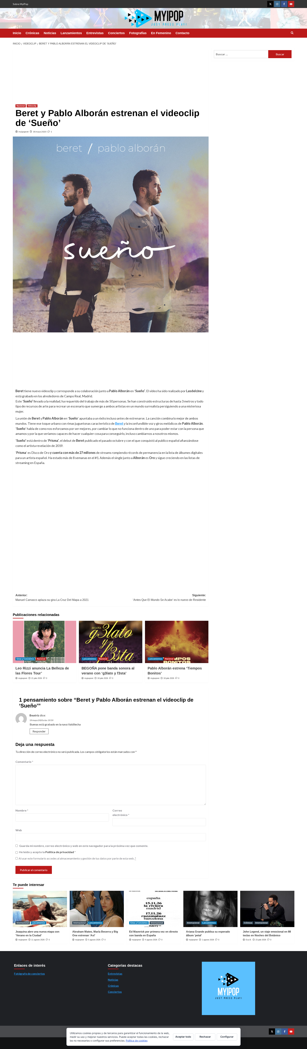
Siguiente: (169, 597)
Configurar (227, 1036)
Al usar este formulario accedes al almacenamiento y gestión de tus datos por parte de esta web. (77, 858)
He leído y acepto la (47, 852)
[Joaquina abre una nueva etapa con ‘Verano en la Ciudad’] (40, 909)
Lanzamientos (71, 33)
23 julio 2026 (260, 940)
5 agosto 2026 (94, 940)
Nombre (21, 810)
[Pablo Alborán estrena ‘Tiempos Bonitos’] (176, 642)
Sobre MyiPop (20, 4)
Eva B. (248, 940)
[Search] (292, 33)
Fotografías (138, 33)
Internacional (23, 923)
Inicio (17, 33)
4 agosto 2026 (151, 940)
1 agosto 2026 (208, 940)
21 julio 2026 (36, 678)
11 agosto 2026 (38, 940)
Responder (39, 731)
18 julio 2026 (102, 678)
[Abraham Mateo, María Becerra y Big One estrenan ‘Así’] (97, 909)
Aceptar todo (183, 1036)
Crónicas (32, 33)
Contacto (182, 33)
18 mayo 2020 (39, 131)
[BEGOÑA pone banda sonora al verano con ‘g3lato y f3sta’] (110, 642)
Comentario (24, 761)
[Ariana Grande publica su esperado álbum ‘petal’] (210, 909)
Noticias (50, 33)
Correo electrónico (120, 813)
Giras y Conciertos (25, 659)
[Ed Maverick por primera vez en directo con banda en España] (153, 909)
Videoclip (32, 106)
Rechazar (205, 1036)
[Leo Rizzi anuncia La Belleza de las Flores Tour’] (44, 642)
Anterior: (52, 597)
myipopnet (23, 131)
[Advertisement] (111, 74)
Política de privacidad (59, 852)
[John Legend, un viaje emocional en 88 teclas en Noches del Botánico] (267, 909)
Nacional (21, 106)
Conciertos (116, 33)
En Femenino (161, 33)
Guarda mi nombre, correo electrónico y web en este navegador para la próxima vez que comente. (83, 845)
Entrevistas (95, 33)
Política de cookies (136, 1040)
